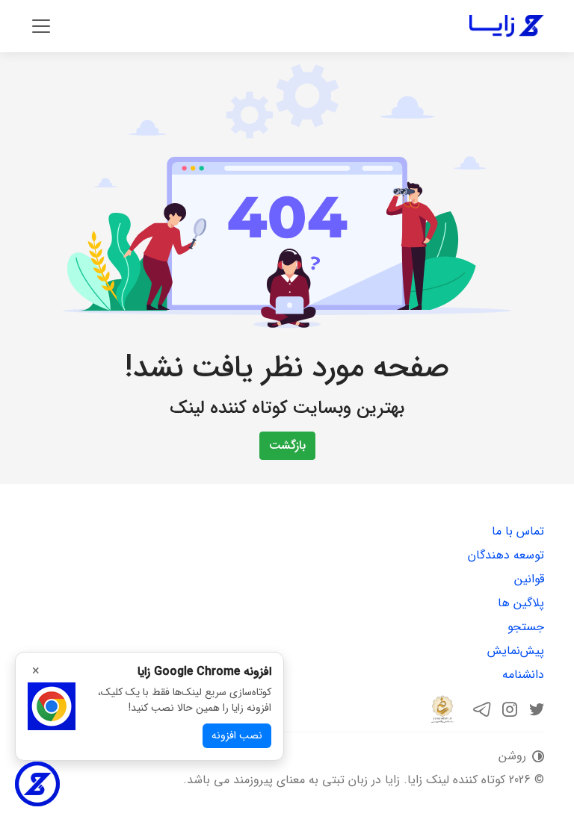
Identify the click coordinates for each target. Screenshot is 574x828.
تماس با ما (518, 531)
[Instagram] (509, 709)
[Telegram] (482, 709)
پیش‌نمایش (515, 650)
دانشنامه (523, 674)
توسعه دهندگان (506, 555)
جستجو (525, 626)
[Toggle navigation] (41, 26)
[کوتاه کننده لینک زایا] (506, 26)
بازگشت (287, 445)
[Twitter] (536, 709)
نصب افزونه (237, 735)
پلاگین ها (521, 603)
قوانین (529, 579)
